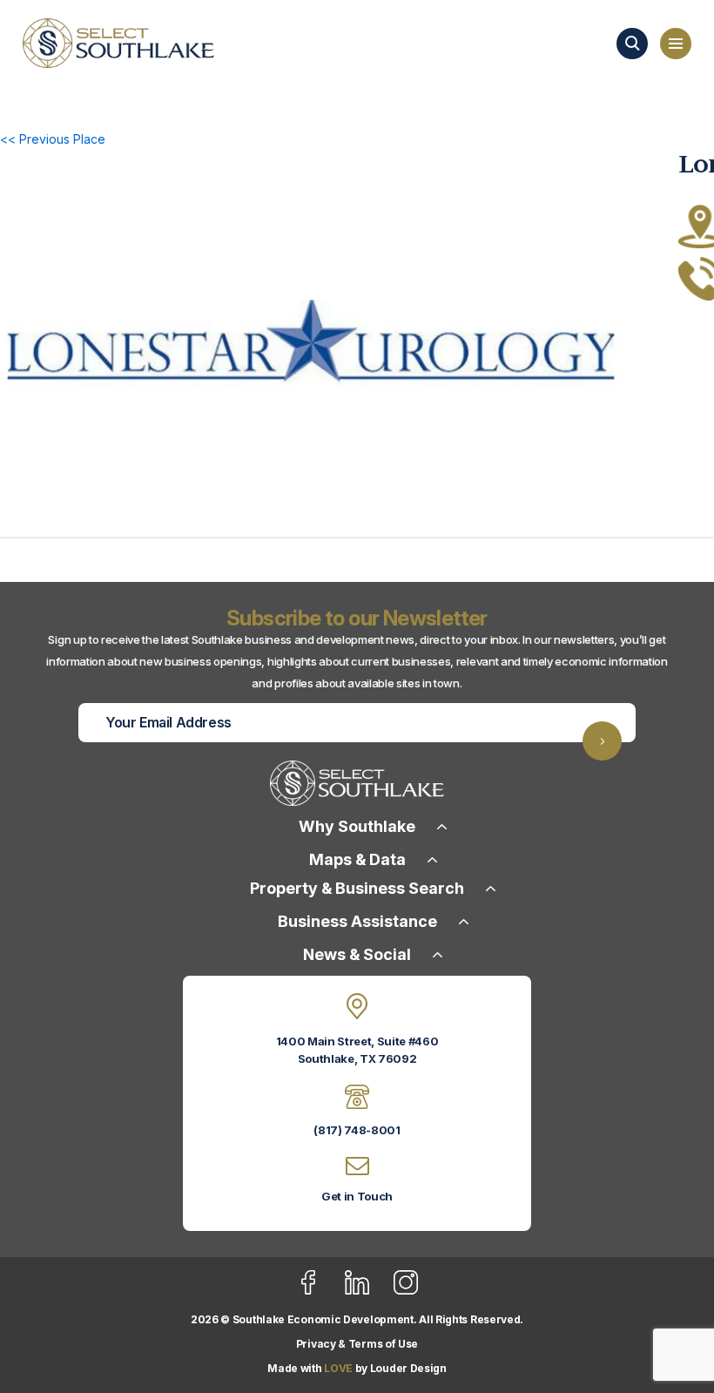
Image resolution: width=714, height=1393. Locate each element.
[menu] (675, 43)
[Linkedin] (368, 1291)
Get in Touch (357, 1196)
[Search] (632, 43)
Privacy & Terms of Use (357, 1343)
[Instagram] (406, 1291)
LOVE (338, 1368)
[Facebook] (319, 1291)
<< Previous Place (52, 139)
